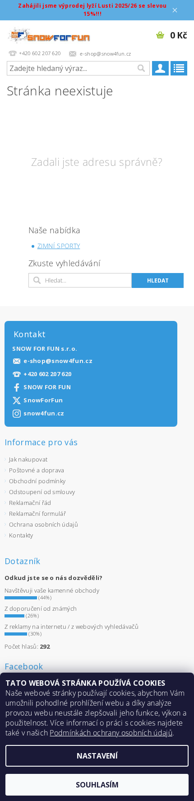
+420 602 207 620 (47, 374)
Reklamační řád (30, 503)
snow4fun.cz (44, 413)
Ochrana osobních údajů (43, 524)
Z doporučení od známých (41, 608)
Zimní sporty (58, 245)
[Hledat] (140, 68)
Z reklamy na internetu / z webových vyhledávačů (72, 626)
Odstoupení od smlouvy (42, 492)
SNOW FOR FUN (47, 387)
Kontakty (21, 535)
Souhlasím (97, 785)
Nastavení (97, 756)
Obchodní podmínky (37, 481)
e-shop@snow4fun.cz (57, 361)
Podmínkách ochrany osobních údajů (111, 733)
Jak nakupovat (28, 459)
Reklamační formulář (37, 513)
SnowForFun (43, 400)
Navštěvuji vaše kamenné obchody (52, 590)
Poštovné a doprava (37, 470)
